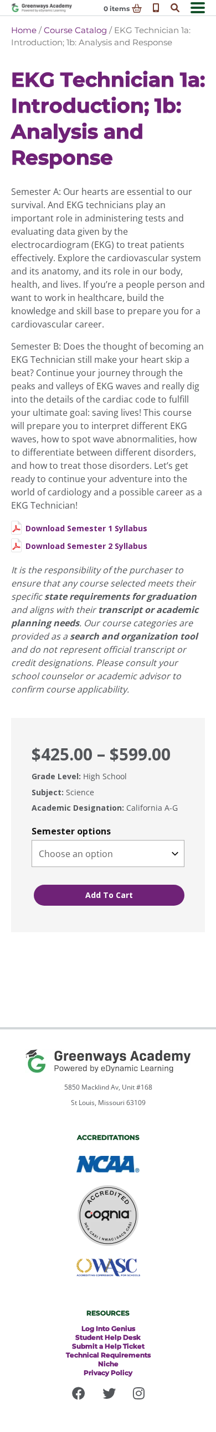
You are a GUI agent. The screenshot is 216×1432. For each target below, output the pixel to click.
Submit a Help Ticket (108, 1346)
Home (24, 30)
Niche (108, 1364)
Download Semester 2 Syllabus (86, 546)
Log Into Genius (108, 1328)
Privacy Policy (108, 1372)
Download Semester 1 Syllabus (86, 528)
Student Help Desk (108, 1337)
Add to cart (109, 895)
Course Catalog (75, 30)
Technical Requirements (108, 1355)
